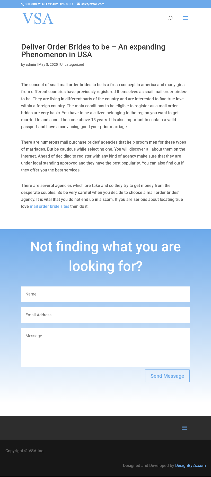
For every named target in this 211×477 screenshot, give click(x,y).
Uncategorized (72, 64)
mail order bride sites (49, 206)
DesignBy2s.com (190, 465)
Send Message (167, 376)
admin (31, 64)
